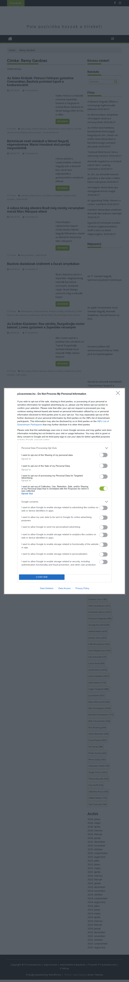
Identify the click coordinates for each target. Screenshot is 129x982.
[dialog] (64, 491)
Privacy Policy (82, 588)
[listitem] (64, 448)
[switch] (103, 455)
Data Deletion (46, 588)
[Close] (119, 394)
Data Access (64, 588)
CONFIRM (42, 577)
